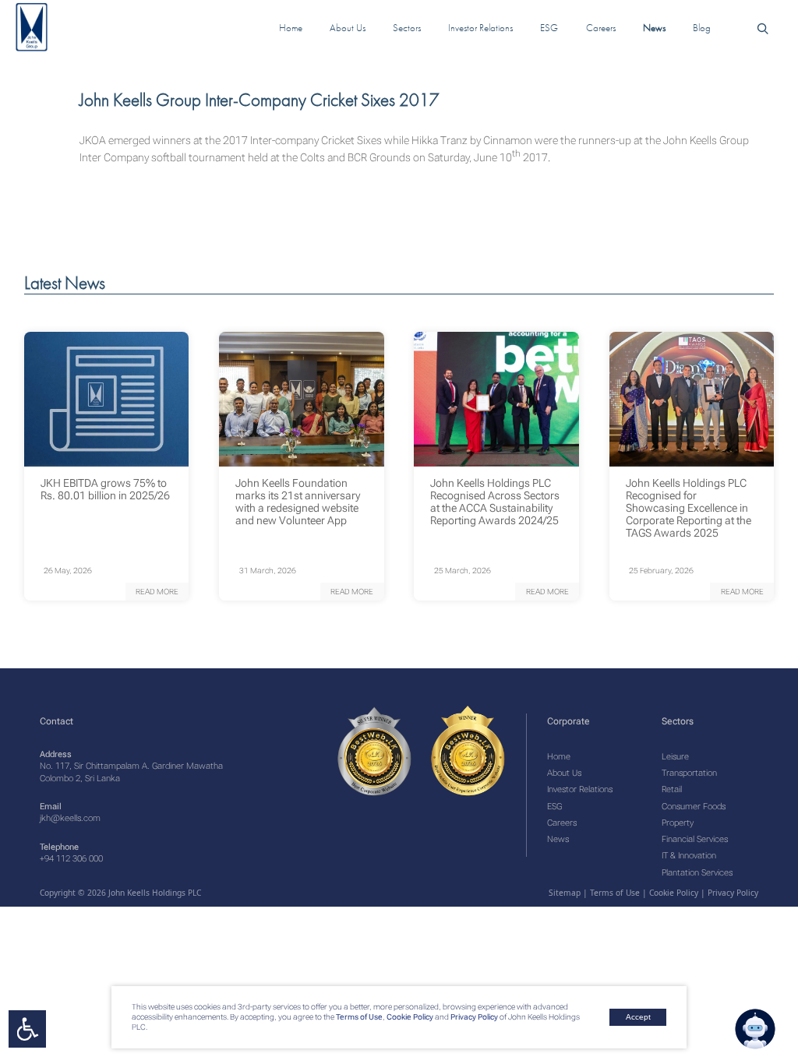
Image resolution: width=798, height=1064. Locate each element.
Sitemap (565, 892)
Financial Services (695, 839)
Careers (562, 823)
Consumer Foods (694, 807)
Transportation (689, 773)
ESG (554, 807)
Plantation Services (697, 873)
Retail (672, 789)
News (558, 839)
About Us (564, 773)
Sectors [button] (407, 27)
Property (678, 823)
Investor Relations (580, 789)
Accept (638, 1017)
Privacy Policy (474, 1017)
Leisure (675, 757)
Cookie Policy (409, 1017)
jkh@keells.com (70, 818)
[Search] (762, 27)
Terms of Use (358, 1017)
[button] (157, 592)
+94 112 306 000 (71, 859)
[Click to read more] (106, 399)
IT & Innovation (689, 856)
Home (558, 757)
